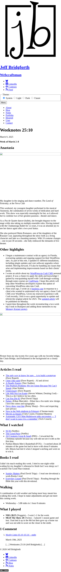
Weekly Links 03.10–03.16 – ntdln (21, 535)
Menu (3, 103)
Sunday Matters (13, 473)
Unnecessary (11, 391)
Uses (8, 120)
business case (37, 288)
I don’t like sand (13, 380)
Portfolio (9, 115)
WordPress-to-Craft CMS (41, 273)
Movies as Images (14, 414)
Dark (27, 98)
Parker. (9, 401)
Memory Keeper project (16, 309)
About (8, 107)
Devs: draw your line (15, 406)
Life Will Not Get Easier (17, 393)
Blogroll (9, 118)
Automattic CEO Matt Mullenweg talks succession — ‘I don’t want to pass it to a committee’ (31, 417)
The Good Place (13, 433)
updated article (48, 299)
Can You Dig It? (13, 398)
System (9, 98)
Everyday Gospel (13, 478)
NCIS (8, 431)
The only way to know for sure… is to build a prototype (31, 375)
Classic (36, 98)
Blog (8, 110)
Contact (9, 123)
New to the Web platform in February (22, 411)
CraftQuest (33, 281)
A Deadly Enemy (13, 383)
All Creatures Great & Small (18, 436)
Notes (8, 113)
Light (19, 98)
